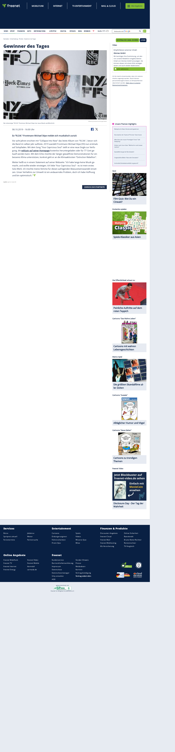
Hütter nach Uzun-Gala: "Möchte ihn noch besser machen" (128, 146)
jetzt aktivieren (122, 69)
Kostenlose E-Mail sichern (127, 40)
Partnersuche (32, 540)
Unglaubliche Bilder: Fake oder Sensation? (126, 157)
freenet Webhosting (108, 543)
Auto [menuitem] (29, 31)
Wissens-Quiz (81, 540)
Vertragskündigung (83, 573)
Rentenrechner (130, 543)
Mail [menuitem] (80, 31)
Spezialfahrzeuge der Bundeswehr (124, 152)
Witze (78, 543)
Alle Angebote (136, 6)
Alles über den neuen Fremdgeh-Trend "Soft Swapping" (127, 140)
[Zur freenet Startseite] (11, 5)
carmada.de (32, 570)
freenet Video (32, 560)
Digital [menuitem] (63, 31)
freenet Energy (9, 570)
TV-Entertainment (81, 6)
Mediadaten (80, 566)
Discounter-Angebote (109, 533)
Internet (57, 6)
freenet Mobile (33, 563)
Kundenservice (58, 560)
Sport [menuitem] (12, 31)
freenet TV (7, 563)
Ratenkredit (128, 536)
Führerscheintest (59, 540)
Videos (78, 536)
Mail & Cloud (108, 6)
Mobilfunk (38, 6)
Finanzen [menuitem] (21, 31)
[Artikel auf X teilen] (96, 129)
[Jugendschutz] (62, 588)
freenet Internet (9, 566)
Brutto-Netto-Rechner (133, 540)
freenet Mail (105, 540)
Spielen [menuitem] (72, 31)
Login (143, 40)
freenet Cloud (105, 536)
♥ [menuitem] (93, 31)
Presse (78, 563)
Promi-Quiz (56, 543)
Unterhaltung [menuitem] (40, 31)
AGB (53, 579)
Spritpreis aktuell (10, 536)
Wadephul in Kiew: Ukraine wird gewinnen (126, 129)
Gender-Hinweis (82, 560)
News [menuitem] (6, 31)
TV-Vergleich (129, 546)
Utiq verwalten (58, 576)
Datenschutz (57, 570)
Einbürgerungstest (59, 536)
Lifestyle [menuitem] (52, 31)
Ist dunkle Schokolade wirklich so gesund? (126, 163)
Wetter (30, 536)
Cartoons (55, 533)
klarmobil (31, 566)
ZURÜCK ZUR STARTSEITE (94, 187)
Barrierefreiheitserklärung (62, 563)
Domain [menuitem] (87, 31)
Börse (5, 533)
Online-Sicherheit (131, 533)
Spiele (78, 533)
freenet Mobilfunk (10, 560)
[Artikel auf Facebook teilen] (92, 129)
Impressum (56, 566)
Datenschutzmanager (60, 573)
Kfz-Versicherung (107, 546)
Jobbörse (30, 533)
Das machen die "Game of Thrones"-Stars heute (128, 135)
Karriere (79, 570)
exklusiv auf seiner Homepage (35, 150)
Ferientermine (9, 540)
